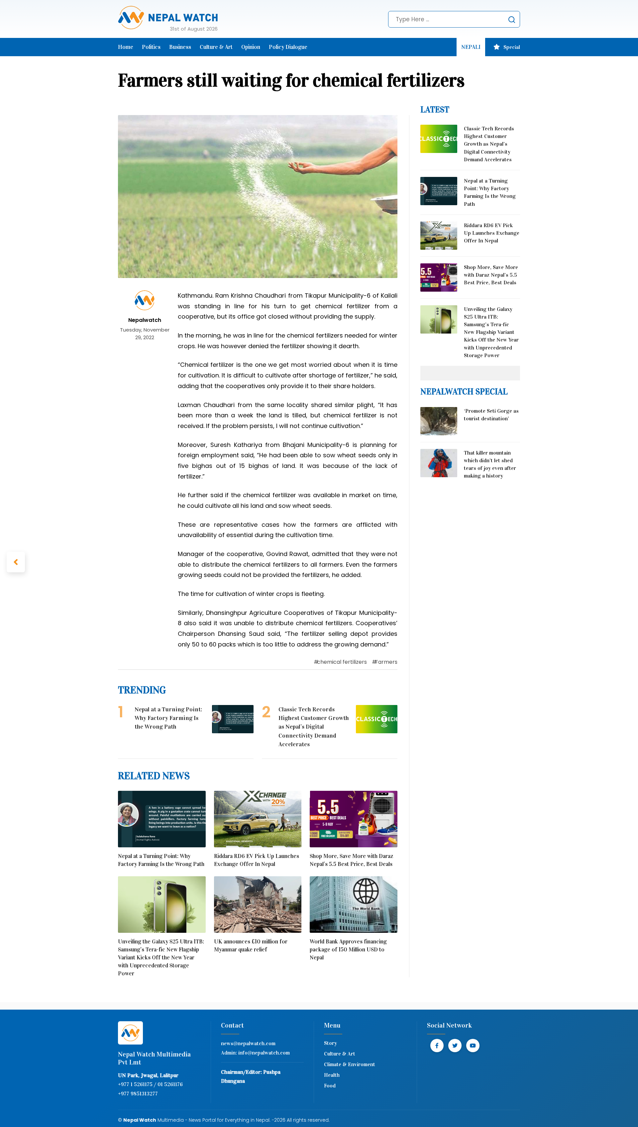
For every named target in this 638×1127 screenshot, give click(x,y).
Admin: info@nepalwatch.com (255, 1053)
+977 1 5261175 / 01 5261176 (150, 1084)
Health (332, 1075)
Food (330, 1085)
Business (180, 47)
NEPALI (470, 47)
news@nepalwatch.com (248, 1043)
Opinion (250, 47)
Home (125, 47)
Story (330, 1043)
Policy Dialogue (288, 47)
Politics (151, 47)
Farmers (386, 662)
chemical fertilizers (342, 662)
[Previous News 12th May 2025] (16, 562)
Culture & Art (216, 47)
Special (511, 47)
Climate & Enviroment (349, 1064)
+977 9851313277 (138, 1093)
